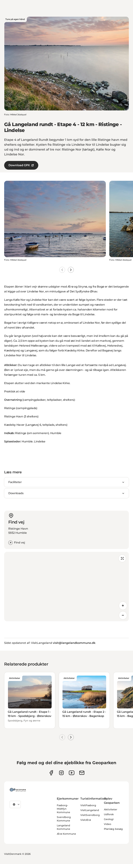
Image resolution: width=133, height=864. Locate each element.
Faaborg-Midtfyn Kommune (63, 809)
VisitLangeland (89, 810)
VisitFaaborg (88, 805)
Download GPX (19, 165)
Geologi (109, 819)
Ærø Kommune (66, 833)
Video (107, 824)
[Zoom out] (123, 615)
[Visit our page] (61, 773)
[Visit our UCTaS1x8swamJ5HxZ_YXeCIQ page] (72, 773)
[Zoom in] (123, 605)
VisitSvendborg (90, 815)
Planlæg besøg (113, 828)
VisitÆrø (85, 819)
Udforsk (109, 814)
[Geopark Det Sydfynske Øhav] (18, 790)
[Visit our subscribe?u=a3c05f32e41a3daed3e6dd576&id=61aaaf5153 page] (82, 773)
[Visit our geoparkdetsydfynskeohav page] (51, 773)
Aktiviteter (110, 809)
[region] (66, 586)
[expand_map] (122, 558)
